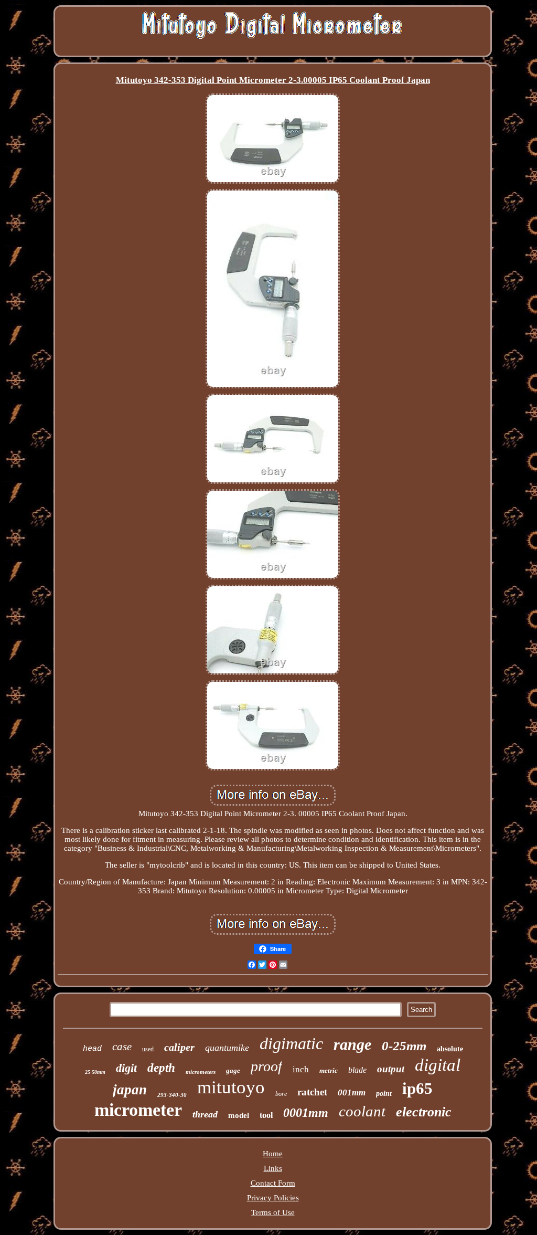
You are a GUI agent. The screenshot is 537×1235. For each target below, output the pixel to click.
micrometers (201, 1072)
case (122, 1046)
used (148, 1049)
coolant (362, 1111)
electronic (424, 1112)
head (92, 1048)
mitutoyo (231, 1087)
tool (266, 1115)
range (352, 1044)
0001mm (305, 1113)
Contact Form (273, 1183)
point (384, 1093)
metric (328, 1070)
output (390, 1068)
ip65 (417, 1088)
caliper (179, 1047)
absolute (450, 1049)
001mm (352, 1092)
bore (281, 1093)
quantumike (227, 1047)
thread (205, 1114)
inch (301, 1069)
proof (266, 1066)
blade (357, 1069)
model (238, 1115)
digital (437, 1064)
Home (273, 1153)
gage (233, 1070)
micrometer (138, 1110)
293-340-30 (172, 1095)
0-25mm (404, 1046)
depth (161, 1067)
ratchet (312, 1091)
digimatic (291, 1043)
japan (130, 1089)
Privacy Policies (273, 1198)
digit (126, 1067)
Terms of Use (273, 1212)
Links (273, 1168)
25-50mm (95, 1072)
